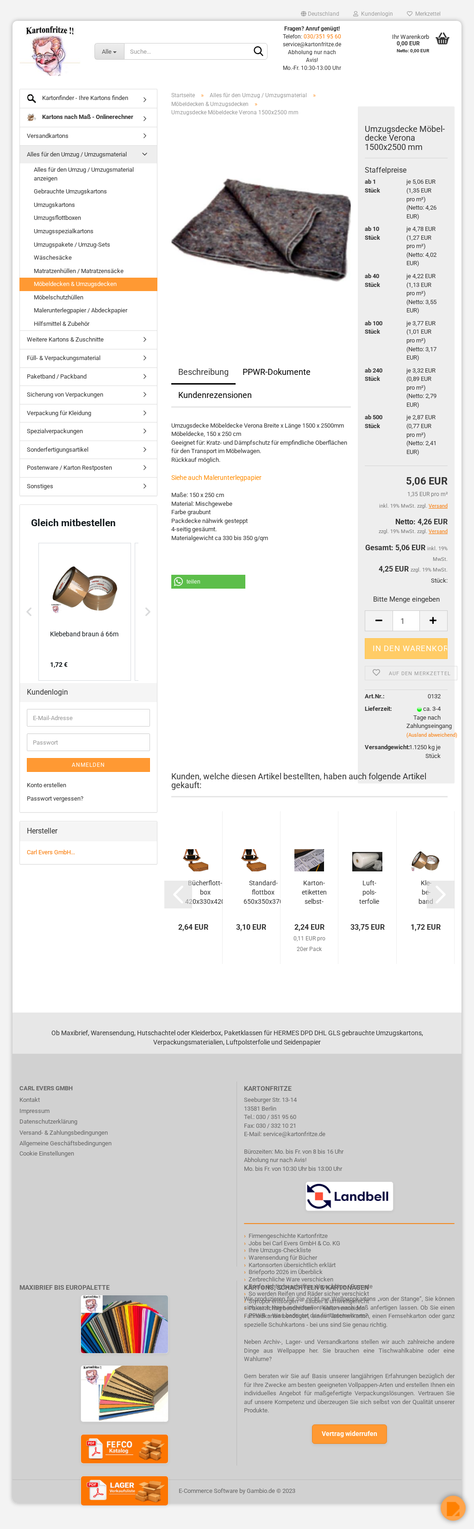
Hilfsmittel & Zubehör (61, 323)
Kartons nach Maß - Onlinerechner (87, 116)
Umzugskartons (54, 204)
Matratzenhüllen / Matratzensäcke (79, 270)
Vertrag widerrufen (349, 1433)
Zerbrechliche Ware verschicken (291, 1279)
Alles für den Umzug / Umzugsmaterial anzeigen (84, 174)
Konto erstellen (46, 785)
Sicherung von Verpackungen (65, 394)
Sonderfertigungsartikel (57, 449)
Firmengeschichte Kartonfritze (288, 1235)
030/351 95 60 (322, 36)
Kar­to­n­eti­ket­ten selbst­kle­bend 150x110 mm (314, 892)
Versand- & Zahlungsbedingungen (63, 1132)
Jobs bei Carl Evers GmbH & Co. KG (294, 1243)
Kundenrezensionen (215, 395)
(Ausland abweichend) (431, 735)
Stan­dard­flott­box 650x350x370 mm (263, 892)
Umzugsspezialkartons (64, 231)
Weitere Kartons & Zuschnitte (65, 339)
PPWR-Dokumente (277, 372)
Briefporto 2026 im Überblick (286, 1271)
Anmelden (88, 765)
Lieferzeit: (378, 708)
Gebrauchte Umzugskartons (70, 191)
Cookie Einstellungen (46, 1153)
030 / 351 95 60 (276, 1116)
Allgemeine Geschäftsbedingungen (65, 1143)
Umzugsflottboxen (57, 217)
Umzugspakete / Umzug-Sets (72, 244)
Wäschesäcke (53, 257)
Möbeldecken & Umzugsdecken (75, 283)
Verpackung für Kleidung (59, 413)
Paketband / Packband (57, 376)
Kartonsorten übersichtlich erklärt (292, 1265)
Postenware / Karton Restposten (69, 467)
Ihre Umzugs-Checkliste (280, 1250)
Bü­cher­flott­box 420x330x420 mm (205, 892)
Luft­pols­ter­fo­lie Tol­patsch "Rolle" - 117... (369, 892)
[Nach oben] (25, 1515)
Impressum (34, 1110)
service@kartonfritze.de (294, 1134)
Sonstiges (40, 486)
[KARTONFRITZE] (50, 51)
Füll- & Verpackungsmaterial (63, 357)
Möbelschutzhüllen (58, 297)
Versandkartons (48, 135)
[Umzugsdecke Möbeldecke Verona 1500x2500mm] (261, 227)
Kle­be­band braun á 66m (426, 892)
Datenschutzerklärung (48, 1121)
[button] (208, 582)
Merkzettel (426, 14)
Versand (438, 531)
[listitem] (84, 612)
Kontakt (29, 1099)
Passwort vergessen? (55, 798)
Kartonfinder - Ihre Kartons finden (84, 97)
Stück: (439, 580)
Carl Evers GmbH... (51, 852)
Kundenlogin (375, 14)
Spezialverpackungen (55, 431)
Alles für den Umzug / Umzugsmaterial (77, 154)
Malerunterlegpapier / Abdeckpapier (80, 310)
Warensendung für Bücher (283, 1257)
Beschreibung (203, 372)
